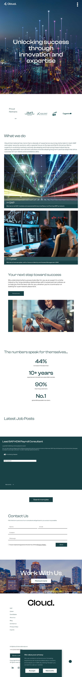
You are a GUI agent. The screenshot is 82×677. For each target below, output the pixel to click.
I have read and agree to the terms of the (27, 545)
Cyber (12, 611)
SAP (11, 608)
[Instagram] (18, 668)
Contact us (13, 623)
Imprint (12, 630)
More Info (8, 484)
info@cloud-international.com (19, 646)
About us (12, 617)
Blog (11, 620)
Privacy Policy (14, 627)
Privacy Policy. (41, 545)
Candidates (13, 614)
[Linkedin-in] (12, 668)
